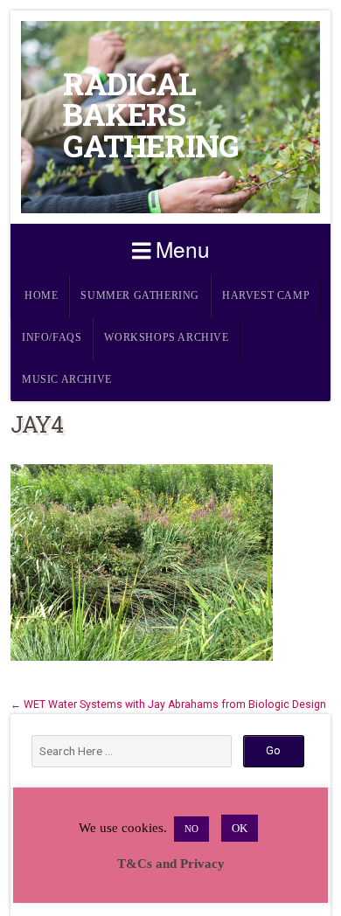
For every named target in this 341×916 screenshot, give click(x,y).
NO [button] (191, 828)
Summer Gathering (139, 296)
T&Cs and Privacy (171, 864)
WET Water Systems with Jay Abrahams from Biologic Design (175, 704)
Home (41, 296)
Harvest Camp (266, 296)
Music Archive (67, 379)
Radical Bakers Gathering (151, 114)
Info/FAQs (51, 338)
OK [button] (239, 828)
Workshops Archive (166, 338)
